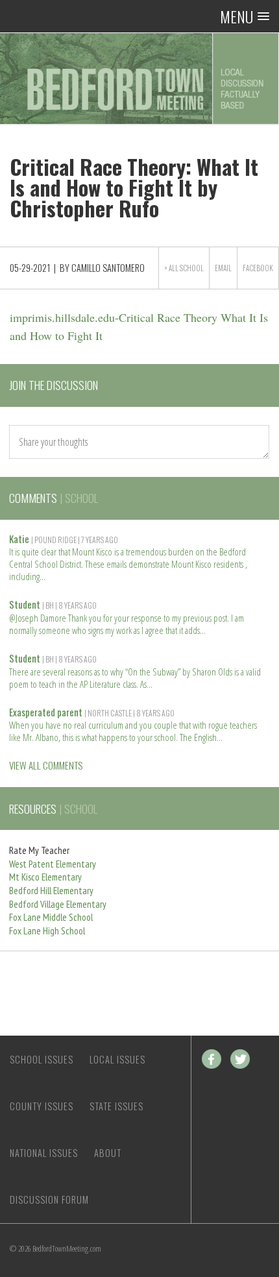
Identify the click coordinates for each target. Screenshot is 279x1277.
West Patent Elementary (52, 864)
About (107, 1153)
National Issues (44, 1153)
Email (223, 268)
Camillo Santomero (108, 267)
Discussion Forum (49, 1199)
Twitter (240, 1059)
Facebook (258, 268)
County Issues (41, 1106)
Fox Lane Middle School (51, 917)
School (192, 268)
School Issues (41, 1059)
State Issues (116, 1106)
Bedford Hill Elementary (51, 890)
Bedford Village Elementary (57, 904)
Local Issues (117, 1059)
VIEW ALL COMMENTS (45, 765)
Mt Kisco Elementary (45, 877)
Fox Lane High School (47, 931)
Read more (43, 575)
